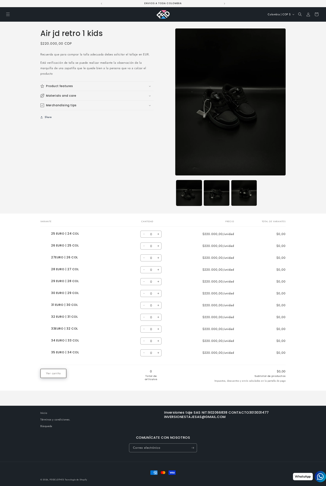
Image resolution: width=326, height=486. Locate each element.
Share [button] (48, 117)
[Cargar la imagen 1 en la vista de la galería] (189, 193)
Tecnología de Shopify (76, 479)
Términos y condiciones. (55, 419)
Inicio (43, 413)
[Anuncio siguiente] (224, 3)
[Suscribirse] (192, 447)
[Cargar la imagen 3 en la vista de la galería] (244, 193)
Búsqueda (46, 426)
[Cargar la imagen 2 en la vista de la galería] (216, 193)
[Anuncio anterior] (101, 3)
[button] (8, 14)
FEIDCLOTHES (57, 479)
